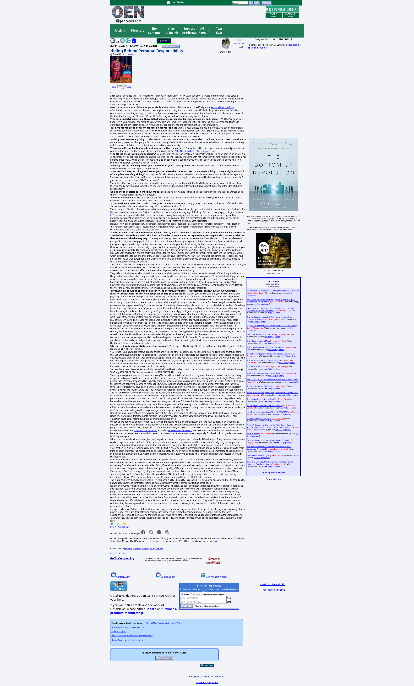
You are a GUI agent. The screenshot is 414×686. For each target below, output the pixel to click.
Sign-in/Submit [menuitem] (171, 31)
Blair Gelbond (279, 418)
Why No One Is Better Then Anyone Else (127, 627)
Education (128, 549)
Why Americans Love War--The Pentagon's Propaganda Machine (273, 291)
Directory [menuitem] (137, 30)
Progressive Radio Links (273, 589)
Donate (151, 609)
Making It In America (255, 367)
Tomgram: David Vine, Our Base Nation (263, 373)
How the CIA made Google (258, 455)
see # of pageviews (261, 304)
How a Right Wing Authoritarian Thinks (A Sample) (132, 636)
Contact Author (123, 576)
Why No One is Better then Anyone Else (195, 151)
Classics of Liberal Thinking (273, 584)
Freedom (137, 549)
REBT (112, 215)
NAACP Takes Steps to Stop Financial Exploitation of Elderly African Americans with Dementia (271, 309)
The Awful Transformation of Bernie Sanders (265, 360)
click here (277, 479)
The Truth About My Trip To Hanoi (260, 386)
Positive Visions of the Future (259, 418)
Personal (145, 549)
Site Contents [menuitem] (154, 31)
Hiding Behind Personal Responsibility (146, 50)
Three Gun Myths (118, 631)
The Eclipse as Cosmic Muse (258, 341)
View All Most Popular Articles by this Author (164, 623)
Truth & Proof (252, 434)
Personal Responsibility (222, 107)
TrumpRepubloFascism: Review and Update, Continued (269, 354)
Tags (159, 549)
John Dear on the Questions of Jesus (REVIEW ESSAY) (268, 412)
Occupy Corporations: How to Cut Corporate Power (267, 440)
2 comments (130, 54)
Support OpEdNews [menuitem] (188, 31)
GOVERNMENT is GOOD (145, 430)
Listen (164, 41)
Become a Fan (239, 43)
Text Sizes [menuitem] (219, 31)
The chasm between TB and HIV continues (264, 405)
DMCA (122, 88)
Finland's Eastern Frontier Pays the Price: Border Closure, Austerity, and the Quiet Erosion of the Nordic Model (270, 426)
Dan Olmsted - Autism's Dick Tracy (261, 334)
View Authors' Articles (216, 576)
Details (129, 87)
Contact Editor (168, 576)
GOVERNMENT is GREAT (180, 430)
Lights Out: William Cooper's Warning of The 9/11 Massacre (271, 326)
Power (152, 549)
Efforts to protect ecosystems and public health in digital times (272, 393)
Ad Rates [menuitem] (202, 31)
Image (114, 87)
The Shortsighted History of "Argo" (261, 399)
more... (215, 541)
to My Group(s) (117, 553)
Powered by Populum (207, 682)
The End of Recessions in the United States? (265, 347)
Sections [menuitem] (120, 30)
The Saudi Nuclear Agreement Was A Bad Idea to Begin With (272, 380)
